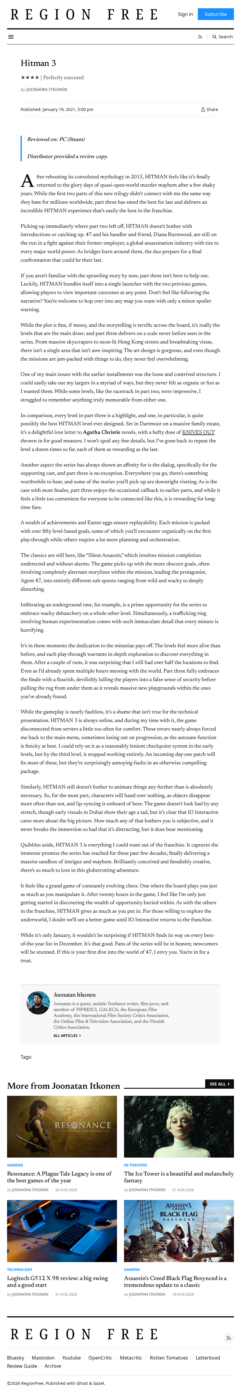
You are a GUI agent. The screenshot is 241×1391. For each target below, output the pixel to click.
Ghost (82, 1383)
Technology (19, 1269)
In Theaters (135, 1165)
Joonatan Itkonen (46, 89)
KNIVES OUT (198, 432)
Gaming (15, 1165)
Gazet (98, 1383)
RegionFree (32, 1383)
